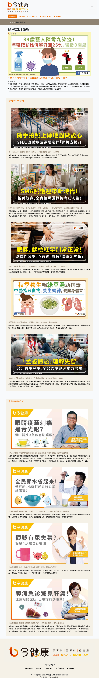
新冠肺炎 (22, 16)
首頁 (11, 22)
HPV (51, 16)
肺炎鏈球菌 (34, 16)
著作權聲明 (60, 668)
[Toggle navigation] (92, 7)
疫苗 (44, 16)
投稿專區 (70, 668)
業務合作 (49, 668)
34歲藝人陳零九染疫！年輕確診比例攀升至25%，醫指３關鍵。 (38, 77)
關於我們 (39, 668)
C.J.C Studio (55, 676)
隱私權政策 (29, 668)
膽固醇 (58, 16)
